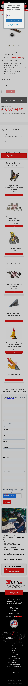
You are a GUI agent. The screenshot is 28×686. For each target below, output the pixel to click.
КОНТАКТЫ (14, 652)
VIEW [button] (14, 352)
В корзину (10, 91)
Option (2, 85)
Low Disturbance (19, 110)
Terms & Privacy (14, 681)
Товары (3, 14)
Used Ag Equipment (14, 662)
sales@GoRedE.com (14, 604)
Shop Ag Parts (14, 660)
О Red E (14, 650)
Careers (14, 656)
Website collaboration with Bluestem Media (14, 683)
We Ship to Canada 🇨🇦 (14, 664)
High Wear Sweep (10, 110)
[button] (25, 6)
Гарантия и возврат (14, 654)
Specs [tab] (3, 124)
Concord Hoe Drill (21, 108)
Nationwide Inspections (14, 666)
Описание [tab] (4, 121)
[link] (14, 609)
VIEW (14, 195)
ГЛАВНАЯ (14, 648)
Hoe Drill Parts (10, 108)
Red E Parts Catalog (14, 658)
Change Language (14, 20)
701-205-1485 (11, 602)
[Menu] (25, 2)
